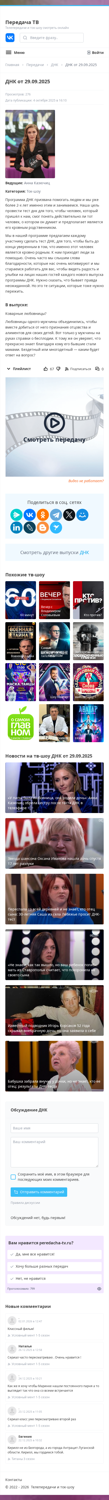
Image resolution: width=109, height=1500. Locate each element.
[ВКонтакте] (30, 515)
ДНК (54, 64)
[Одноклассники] (43, 515)
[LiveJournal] (30, 527)
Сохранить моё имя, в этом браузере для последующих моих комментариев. (53, 1177)
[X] (69, 515)
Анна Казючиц (37, 182)
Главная (12, 64)
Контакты (13, 1479)
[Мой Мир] (82, 515)
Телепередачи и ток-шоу (52, 1487)
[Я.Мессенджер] (16, 515)
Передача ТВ (22, 22)
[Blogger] (43, 527)
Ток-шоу (34, 191)
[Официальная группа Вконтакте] (10, 38)
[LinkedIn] (16, 527)
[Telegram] (56, 515)
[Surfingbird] (56, 527)
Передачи (35, 64)
